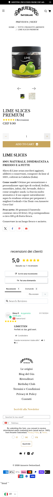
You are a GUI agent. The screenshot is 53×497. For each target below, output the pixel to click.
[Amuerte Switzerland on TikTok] (32, 453)
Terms (44, 432)
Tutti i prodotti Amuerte (31, 27)
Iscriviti (26, 443)
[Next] (34, 88)
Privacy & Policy (26, 394)
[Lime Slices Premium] (26, 60)
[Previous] (19, 88)
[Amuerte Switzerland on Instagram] (28, 453)
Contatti (27, 399)
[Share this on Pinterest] (19, 228)
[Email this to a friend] (26, 228)
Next (33, 22)
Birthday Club (26, 384)
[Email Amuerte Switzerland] (20, 453)
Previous (22, 22)
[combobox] (6, 423)
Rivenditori (26, 379)
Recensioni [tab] (11, 288)
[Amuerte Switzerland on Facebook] (24, 453)
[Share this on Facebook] (12, 228)
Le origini (26, 369)
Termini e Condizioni (26, 389)
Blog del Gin (26, 374)
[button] (43, 340)
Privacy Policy (34, 432)
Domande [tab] (29, 288)
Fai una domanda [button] (28, 280)
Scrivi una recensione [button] (27, 273)
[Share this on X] (5, 228)
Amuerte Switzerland (30, 465)
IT (10, 494)
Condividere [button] (23, 335)
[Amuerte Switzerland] (26, 11)
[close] (50, 2)
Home (11, 27)
